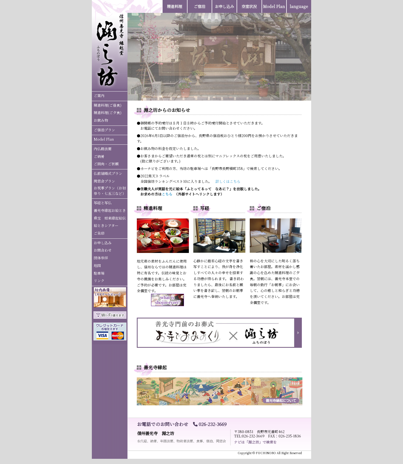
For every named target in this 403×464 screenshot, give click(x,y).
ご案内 (99, 95)
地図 (97, 265)
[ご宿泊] (276, 251)
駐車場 (99, 273)
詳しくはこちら (227, 181)
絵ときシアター (106, 225)
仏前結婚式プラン (108, 173)
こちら (167, 194)
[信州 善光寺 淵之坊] (109, 86)
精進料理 (174, 6)
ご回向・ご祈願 (106, 163)
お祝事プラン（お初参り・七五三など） (110, 190)
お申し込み (103, 242)
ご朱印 (99, 233)
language (299, 6)
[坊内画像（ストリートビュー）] (109, 306)
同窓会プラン (104, 181)
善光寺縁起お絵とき (110, 210)
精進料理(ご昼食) (107, 105)
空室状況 (249, 6)
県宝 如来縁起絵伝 (110, 218)
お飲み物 (101, 120)
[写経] (219, 251)
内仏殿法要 (103, 148)
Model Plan (104, 139)
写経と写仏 (103, 202)
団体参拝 (101, 257)
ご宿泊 (199, 6)
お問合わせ (103, 250)
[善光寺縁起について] (219, 403)
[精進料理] (163, 251)
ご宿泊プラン (104, 129)
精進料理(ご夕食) (107, 112)
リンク (99, 280)
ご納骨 (99, 156)
